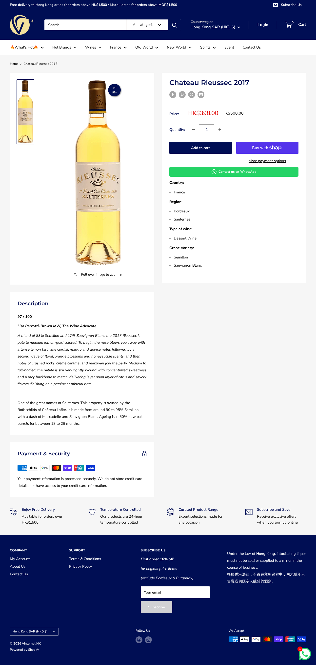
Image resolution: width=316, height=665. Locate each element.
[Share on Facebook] (172, 94)
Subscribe (156, 607)
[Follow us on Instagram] (148, 639)
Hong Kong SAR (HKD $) (30, 631)
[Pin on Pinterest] (182, 94)
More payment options (267, 160)
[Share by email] (201, 94)
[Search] (174, 24)
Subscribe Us (291, 4)
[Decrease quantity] (193, 129)
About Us (17, 566)
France (115, 47)
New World (176, 47)
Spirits (205, 47)
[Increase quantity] (220, 129)
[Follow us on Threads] (139, 639)
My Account (20, 558)
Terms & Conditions (85, 558)
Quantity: (177, 129)
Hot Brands (61, 47)
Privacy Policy (80, 566)
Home (14, 64)
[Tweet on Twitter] (191, 94)
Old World (144, 47)
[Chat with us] (304, 653)
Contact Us (252, 47)
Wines (90, 47)
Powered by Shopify (24, 650)
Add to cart (200, 147)
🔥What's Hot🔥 (24, 47)
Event (229, 47)
